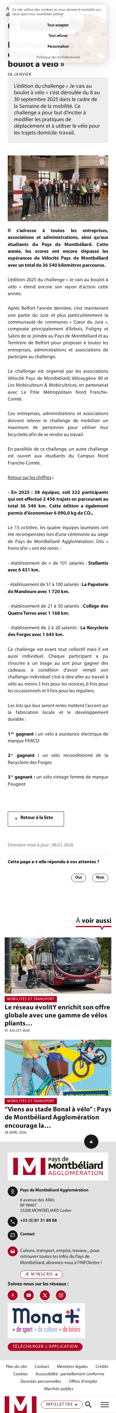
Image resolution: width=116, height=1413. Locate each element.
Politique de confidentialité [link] (58, 57)
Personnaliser (58, 47)
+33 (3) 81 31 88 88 (38, 1220)
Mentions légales (72, 1367)
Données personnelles (40, 1382)
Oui (78, 877)
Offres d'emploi (83, 1382)
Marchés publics (59, 1389)
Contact (27, 1234)
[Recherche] (88, 1404)
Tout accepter (58, 25)
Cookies (20, 1374)
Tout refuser (58, 36)
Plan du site (16, 1367)
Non (100, 877)
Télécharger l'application (45, 1346)
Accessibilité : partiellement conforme (70, 1374)
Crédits (102, 1367)
